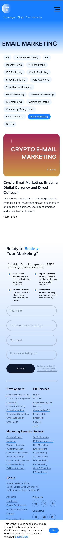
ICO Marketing (14, 101)
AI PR (35, 425)
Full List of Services (15, 468)
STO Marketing (40, 456)
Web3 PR (37, 398)
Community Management (19, 109)
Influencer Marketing (27, 57)
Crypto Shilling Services (17, 452)
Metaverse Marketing (42, 94)
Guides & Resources (17, 509)
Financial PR (39, 414)
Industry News (14, 64)
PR (46, 57)
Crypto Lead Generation (17, 414)
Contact (10, 513)
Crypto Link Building (15, 406)
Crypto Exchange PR (42, 402)
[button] (52, 517)
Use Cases (12, 501)
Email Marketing (39, 116)
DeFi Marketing (40, 445)
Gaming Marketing (39, 101)
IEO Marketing (40, 452)
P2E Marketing (40, 472)
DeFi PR (37, 406)
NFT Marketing (37, 64)
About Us (11, 496)
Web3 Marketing (15, 94)
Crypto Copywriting (15, 410)
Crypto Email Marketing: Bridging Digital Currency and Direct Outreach (30, 187)
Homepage (9, 17)
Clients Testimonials (16, 505)
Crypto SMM (12, 421)
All (7, 57)
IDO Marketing (14, 72)
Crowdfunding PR (41, 410)
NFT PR (36, 394)
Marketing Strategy (15, 456)
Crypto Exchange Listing (17, 394)
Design (10, 124)
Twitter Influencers (15, 449)
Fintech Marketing (15, 79)
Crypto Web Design (15, 418)
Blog (20, 17)
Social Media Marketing (19, 87)
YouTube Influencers (15, 445)
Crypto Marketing (38, 72)
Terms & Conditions (15, 519)
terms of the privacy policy (47, 370)
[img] (44, 517)
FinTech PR (38, 418)
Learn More (21, 536)
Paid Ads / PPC (40, 79)
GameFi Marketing (42, 468)
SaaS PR (37, 421)
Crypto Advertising (15, 464)
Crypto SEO (11, 402)
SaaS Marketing (14, 116)
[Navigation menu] (57, 9)
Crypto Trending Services (18, 460)
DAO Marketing (40, 460)
